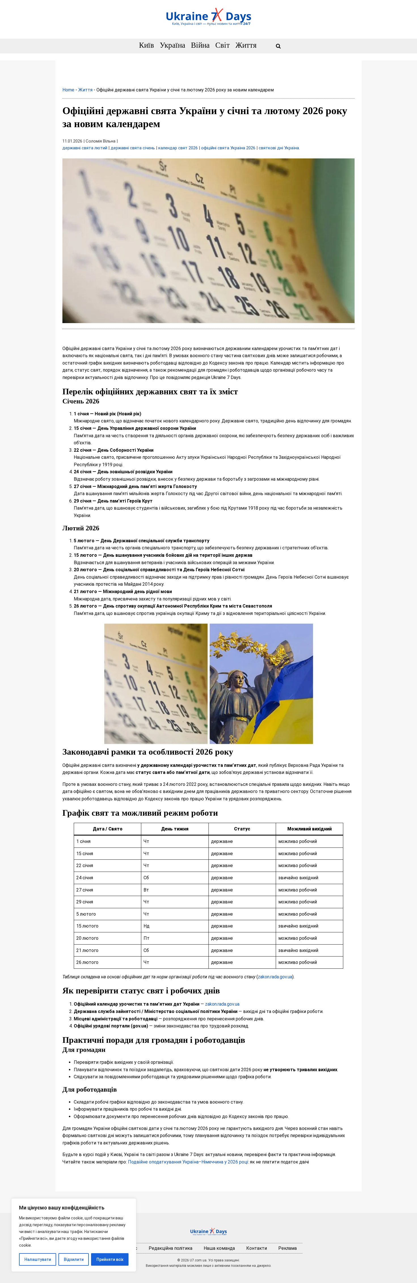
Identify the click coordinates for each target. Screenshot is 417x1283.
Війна (200, 45)
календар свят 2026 (178, 147)
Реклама (287, 1248)
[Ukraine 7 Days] (208, 1231)
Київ (146, 45)
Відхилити (74, 1259)
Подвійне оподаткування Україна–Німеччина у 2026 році (188, 1162)
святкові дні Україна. (279, 147)
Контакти (256, 1248)
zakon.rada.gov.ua (275, 976)
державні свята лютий (84, 147)
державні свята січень (133, 147)
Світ (222, 45)
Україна (172, 45)
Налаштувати (37, 1259)
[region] (73, 1235)
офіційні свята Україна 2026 (228, 147)
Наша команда (219, 1248)
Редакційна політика (170, 1248)
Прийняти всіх (109, 1259)
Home (68, 90)
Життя (245, 45)
